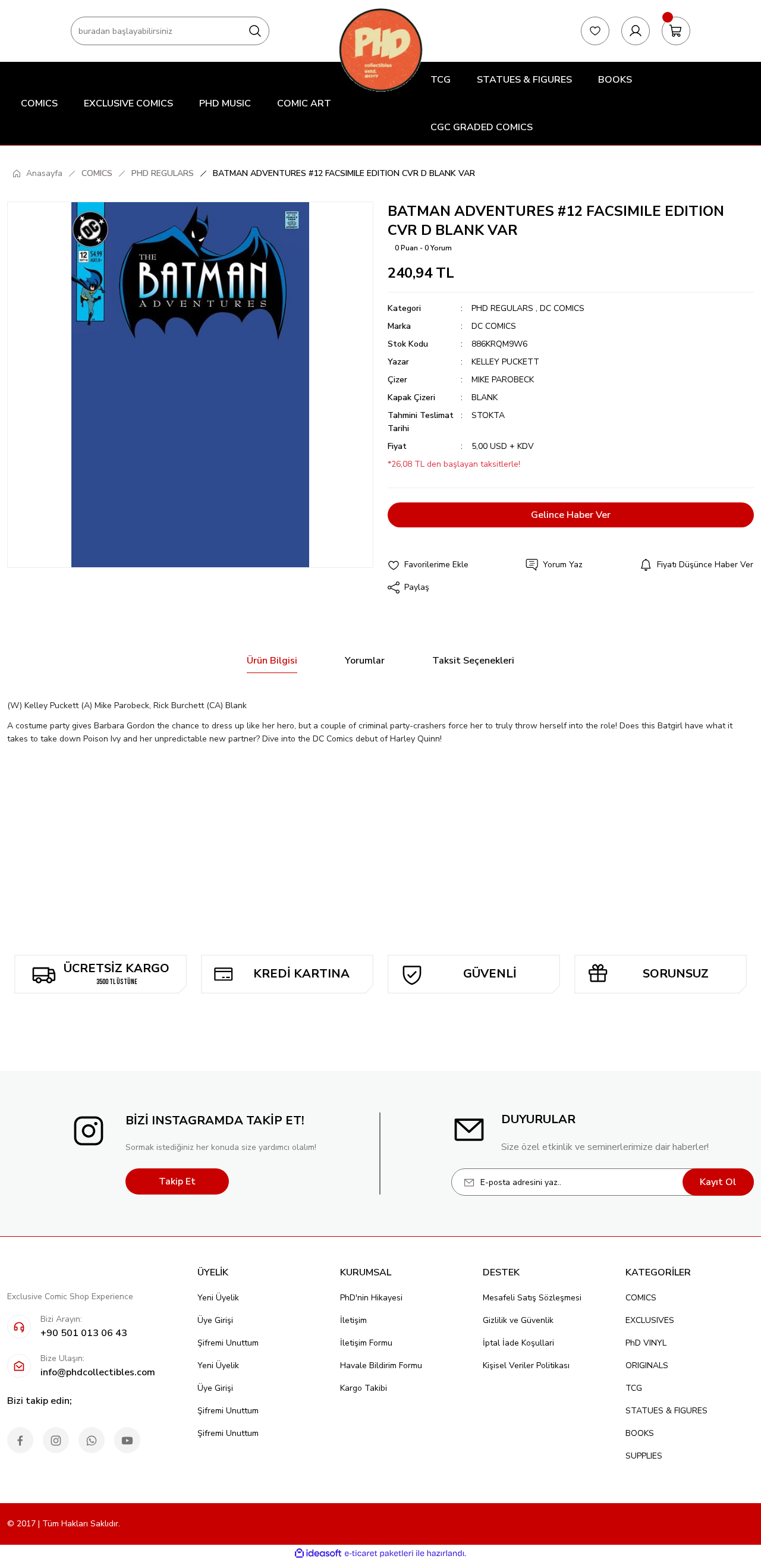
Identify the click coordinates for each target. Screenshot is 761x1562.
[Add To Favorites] (428, 564)
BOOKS (639, 1433)
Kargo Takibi (363, 1388)
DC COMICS (562, 308)
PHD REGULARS (502, 308)
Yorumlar (365, 660)
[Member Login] (635, 31)
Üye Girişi (215, 1320)
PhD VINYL (645, 1343)
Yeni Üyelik (218, 1297)
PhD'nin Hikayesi (371, 1297)
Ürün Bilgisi (272, 660)
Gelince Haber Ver (571, 514)
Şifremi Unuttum (228, 1343)
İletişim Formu (366, 1343)
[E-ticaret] (379, 1553)
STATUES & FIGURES (666, 1410)
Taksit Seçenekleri (473, 660)
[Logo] (380, 49)
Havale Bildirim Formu (381, 1365)
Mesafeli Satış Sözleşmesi (532, 1297)
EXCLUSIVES (649, 1320)
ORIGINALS (646, 1365)
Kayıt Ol (718, 1182)
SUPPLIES (643, 1456)
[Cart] (676, 31)
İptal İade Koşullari (518, 1343)
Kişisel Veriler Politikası (526, 1365)
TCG (633, 1388)
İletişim (353, 1320)
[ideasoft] (318, 1553)
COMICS (640, 1297)
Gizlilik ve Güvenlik (518, 1320)
